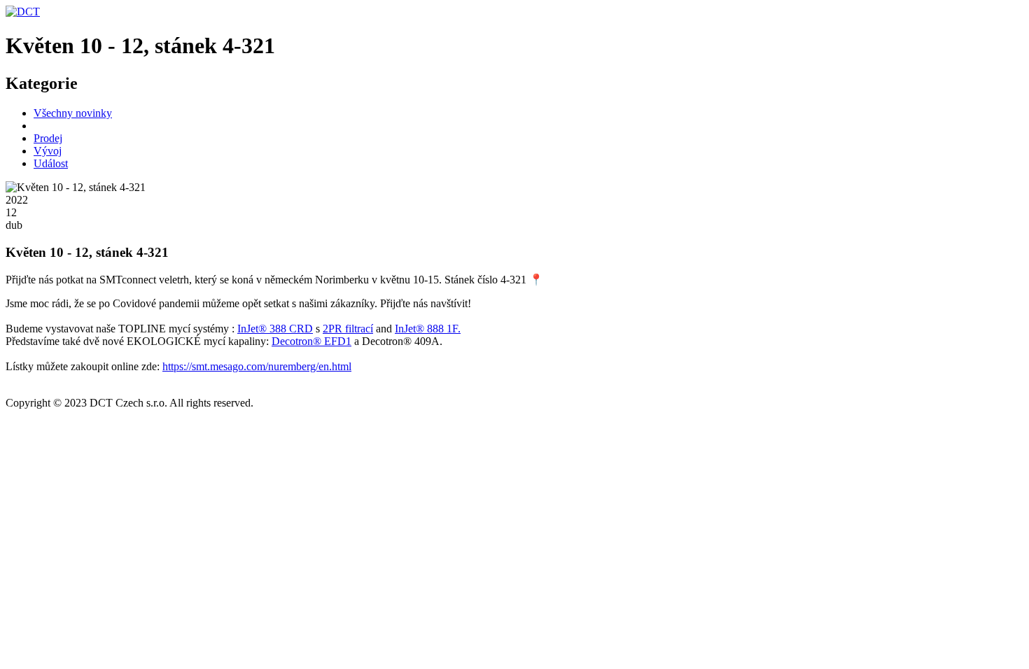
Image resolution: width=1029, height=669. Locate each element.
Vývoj (48, 151)
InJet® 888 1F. (428, 328)
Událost (51, 163)
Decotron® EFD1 (311, 341)
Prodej (48, 138)
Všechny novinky (73, 113)
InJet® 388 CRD (275, 328)
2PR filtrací (348, 328)
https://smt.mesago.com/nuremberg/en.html (256, 366)
